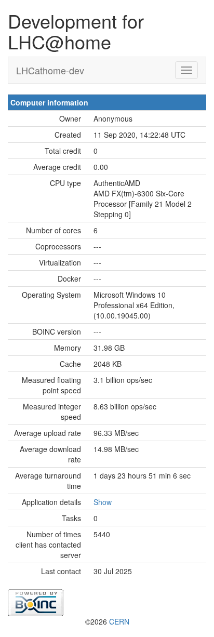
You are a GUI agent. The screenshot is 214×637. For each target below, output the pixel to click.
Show (102, 502)
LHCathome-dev (50, 70)
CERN (119, 621)
